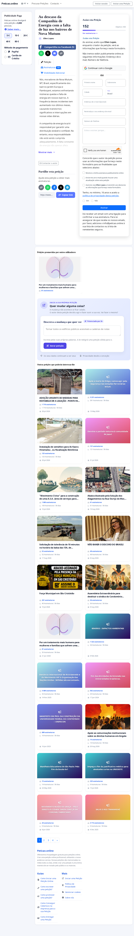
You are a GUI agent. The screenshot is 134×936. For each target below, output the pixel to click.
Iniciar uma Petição (121, 4)
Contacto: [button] (55, 3)
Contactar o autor (49, 163)
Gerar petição (57, 345)
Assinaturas (51, 67)
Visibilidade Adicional (54, 72)
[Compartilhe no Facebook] (54, 187)
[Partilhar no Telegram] (67, 187)
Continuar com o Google (100, 68)
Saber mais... (14, 29)
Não (96, 200)
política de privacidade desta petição (101, 195)
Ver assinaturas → (90, 33)
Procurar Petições (40, 3)
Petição (47, 62)
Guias (40, 873)
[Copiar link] (61, 53)
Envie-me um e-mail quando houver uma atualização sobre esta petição (102, 178)
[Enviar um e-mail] (54, 53)
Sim (87, 200)
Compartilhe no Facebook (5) (59, 47)
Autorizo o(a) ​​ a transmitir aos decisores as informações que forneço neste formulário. (106, 186)
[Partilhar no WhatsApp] (41, 53)
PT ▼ (26, 3)
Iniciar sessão (101, 4)
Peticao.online (10, 3)
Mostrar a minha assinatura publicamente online (105, 173)
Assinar (104, 207)
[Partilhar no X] (48, 53)
